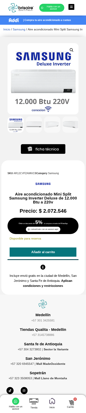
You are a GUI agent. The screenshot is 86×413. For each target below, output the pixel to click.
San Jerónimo (37, 358)
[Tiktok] (10, 390)
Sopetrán (38, 373)
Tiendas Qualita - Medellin (43, 330)
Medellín (43, 315)
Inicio (6, 29)
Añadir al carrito (43, 252)
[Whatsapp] (15, 401)
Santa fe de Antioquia (43, 344)
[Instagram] (24, 390)
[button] (71, 50)
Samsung (19, 29)
